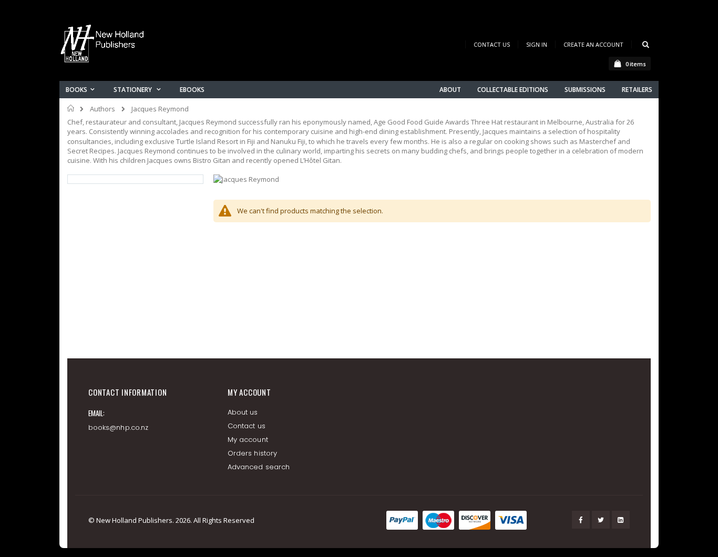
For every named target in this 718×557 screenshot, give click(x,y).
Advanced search (259, 467)
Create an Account (593, 44)
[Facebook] (581, 520)
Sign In (536, 44)
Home (71, 108)
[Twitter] (601, 520)
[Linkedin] (621, 520)
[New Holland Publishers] (104, 45)
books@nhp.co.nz (118, 427)
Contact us (246, 426)
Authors (102, 109)
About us (243, 412)
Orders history (252, 453)
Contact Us (492, 44)
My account (248, 440)
